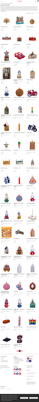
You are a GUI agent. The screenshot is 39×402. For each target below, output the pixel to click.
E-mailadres (6, 387)
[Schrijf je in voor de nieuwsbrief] (10, 389)
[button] (2, 1)
